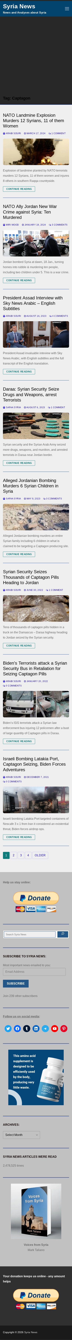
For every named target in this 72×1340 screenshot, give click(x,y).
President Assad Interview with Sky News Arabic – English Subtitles (33, 303)
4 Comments (60, 316)
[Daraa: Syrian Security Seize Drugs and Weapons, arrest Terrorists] (36, 426)
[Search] (62, 934)
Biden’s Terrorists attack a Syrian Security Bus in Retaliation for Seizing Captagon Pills (35, 668)
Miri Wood (12, 225)
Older (40, 855)
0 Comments (13, 686)
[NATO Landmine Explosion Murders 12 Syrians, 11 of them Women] (36, 152)
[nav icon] (67, 9)
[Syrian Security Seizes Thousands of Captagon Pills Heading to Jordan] (36, 608)
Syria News (19, 6)
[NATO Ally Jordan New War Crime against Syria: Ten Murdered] (36, 243)
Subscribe (16, 983)
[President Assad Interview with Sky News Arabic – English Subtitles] (36, 334)
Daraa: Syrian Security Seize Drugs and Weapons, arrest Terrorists (31, 394)
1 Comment (58, 133)
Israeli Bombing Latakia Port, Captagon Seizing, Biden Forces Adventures (34, 764)
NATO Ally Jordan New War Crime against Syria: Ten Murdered (30, 212)
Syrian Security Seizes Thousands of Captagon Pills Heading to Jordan (31, 577)
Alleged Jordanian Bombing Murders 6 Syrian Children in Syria (30, 486)
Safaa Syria (13, 407)
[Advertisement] (36, 54)
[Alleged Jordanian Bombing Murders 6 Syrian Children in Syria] (36, 517)
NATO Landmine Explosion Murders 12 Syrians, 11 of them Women (33, 120)
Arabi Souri (13, 133)
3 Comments (59, 225)
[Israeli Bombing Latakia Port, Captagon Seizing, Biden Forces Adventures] (36, 800)
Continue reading (19, 189)
